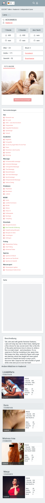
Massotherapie (10, 172)
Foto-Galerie (9, 66)
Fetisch (8, 133)
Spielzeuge (9, 130)
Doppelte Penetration (12, 128)
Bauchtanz (9, 191)
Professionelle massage (13, 161)
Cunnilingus (9, 235)
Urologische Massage (12, 166)
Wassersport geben (12, 267)
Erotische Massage (11, 164)
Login (37, 2)
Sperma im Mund (11, 256)
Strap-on (8, 210)
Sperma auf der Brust (12, 258)
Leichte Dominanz (11, 203)
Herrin (7, 200)
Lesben (8, 194)
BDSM (7, 205)
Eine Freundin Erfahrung (13, 227)
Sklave (8, 208)
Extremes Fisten (10, 249)
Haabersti (16, 9)
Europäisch (29, 53)
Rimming (8, 155)
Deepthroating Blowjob (13, 230)
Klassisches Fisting (11, 244)
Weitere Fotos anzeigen (22, 100)
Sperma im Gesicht (11, 261)
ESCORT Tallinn (7, 9)
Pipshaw (8, 152)
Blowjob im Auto (11, 232)
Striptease (9, 188)
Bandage (8, 216)
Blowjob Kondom (11, 225)
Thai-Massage (10, 169)
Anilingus (8, 238)
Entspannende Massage (13, 180)
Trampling (9, 218)
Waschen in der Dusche (13, 150)
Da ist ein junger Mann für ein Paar (16, 144)
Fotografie (9, 142)
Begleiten (8, 139)
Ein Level (8, 120)
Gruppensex (9, 125)
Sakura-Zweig (10, 182)
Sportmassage (10, 177)
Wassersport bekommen (13, 270)
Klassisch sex (10, 117)
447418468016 (11, 20)
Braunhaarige (29, 58)
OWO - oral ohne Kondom (13, 122)
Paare (7, 147)
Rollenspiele (9, 213)
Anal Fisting (9, 247)
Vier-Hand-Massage (12, 174)
